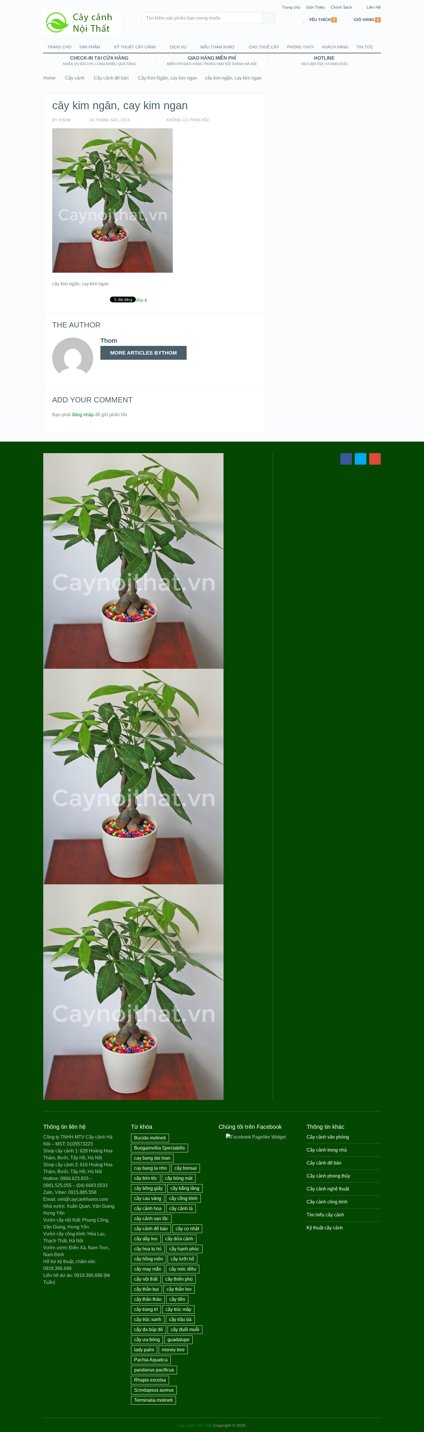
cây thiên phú (179, 1279)
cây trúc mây (178, 1309)
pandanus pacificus (154, 1369)
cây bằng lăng (184, 1188)
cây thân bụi (146, 1289)
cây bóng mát (178, 1178)
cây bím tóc (145, 1178)
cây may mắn (147, 1269)
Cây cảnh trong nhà (327, 1150)
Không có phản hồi (187, 120)
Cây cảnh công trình (327, 1201)
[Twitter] (360, 459)
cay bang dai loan (152, 1158)
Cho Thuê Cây (264, 47)
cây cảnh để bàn (151, 1228)
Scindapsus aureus (154, 1390)
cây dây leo (145, 1238)
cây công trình (183, 1198)
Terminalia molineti (153, 1400)
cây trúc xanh (147, 1319)
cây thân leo (179, 1289)
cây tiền (177, 1299)
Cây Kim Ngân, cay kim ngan (167, 78)
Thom (65, 120)
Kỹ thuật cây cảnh (135, 47)
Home (49, 78)
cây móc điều (182, 1269)
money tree (173, 1349)
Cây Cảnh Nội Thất (194, 1425)
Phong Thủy (300, 47)
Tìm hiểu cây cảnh (325, 1214)
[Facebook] (346, 459)
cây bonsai (186, 1168)
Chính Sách (341, 7)
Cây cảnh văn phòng (328, 1137)
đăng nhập (83, 414)
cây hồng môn (148, 1258)
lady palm (144, 1349)
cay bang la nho (150, 1168)
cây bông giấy (148, 1188)
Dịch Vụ (178, 47)
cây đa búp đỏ (148, 1329)
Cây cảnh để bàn (111, 78)
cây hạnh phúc (184, 1248)
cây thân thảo (148, 1299)
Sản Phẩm (89, 47)
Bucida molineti (150, 1137)
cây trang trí (146, 1309)
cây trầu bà (180, 1319)
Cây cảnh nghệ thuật (328, 1188)
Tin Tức (365, 47)
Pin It (141, 300)
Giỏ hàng (364, 20)
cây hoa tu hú (148, 1248)
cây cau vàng (147, 1198)
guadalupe (179, 1339)
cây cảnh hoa (148, 1208)
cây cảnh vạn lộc (151, 1218)
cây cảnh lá (181, 1208)
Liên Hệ (374, 7)
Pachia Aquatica (151, 1359)
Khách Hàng (335, 47)
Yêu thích (320, 20)
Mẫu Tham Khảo (217, 47)
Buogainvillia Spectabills (159, 1147)
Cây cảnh (75, 78)
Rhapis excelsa (150, 1380)
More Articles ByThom (143, 353)
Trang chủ (291, 7)
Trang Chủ (59, 47)
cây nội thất (145, 1279)
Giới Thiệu (315, 7)
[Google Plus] (375, 459)
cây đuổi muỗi (185, 1329)
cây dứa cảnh (179, 1238)
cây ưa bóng (147, 1339)
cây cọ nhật (187, 1228)
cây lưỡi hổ (182, 1258)
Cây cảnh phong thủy (328, 1175)
